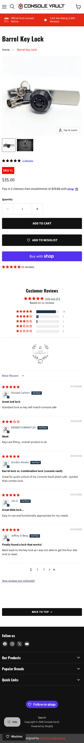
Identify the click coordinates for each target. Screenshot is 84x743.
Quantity (7, 199)
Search (42, 717)
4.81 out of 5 (52, 299)
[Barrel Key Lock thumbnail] (8, 145)
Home (6, 50)
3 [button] (44, 569)
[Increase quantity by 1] (37, 208)
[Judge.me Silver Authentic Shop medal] (40, 352)
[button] (11, 267)
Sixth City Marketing (52, 738)
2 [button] (37, 569)
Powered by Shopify (42, 726)
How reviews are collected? (18, 581)
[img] (11, 387)
